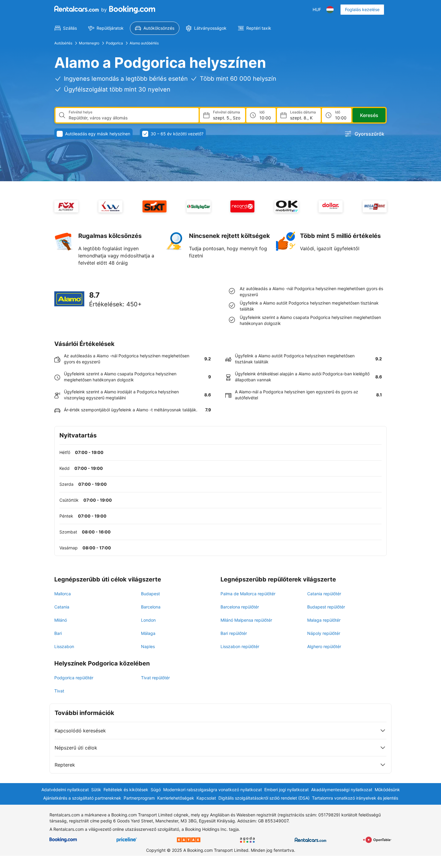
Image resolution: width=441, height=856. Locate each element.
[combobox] (131, 118)
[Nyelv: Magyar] (330, 9)
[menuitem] (66, 28)
